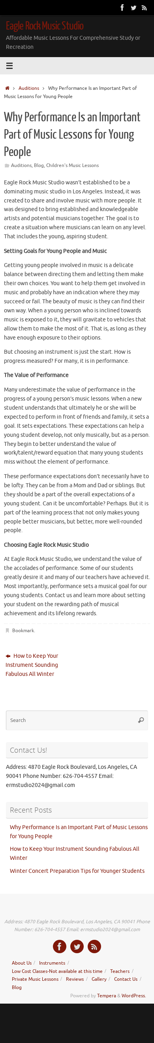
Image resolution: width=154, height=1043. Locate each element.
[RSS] (144, 7)
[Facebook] (122, 7)
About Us (22, 963)
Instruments (52, 963)
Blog (39, 165)
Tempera (106, 996)
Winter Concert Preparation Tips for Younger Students (77, 871)
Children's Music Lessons (72, 165)
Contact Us (125, 979)
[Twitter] (133, 7)
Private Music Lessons (35, 979)
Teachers (120, 971)
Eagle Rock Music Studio (44, 26)
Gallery (99, 979)
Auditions (29, 88)
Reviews (75, 979)
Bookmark (23, 630)
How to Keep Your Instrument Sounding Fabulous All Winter (32, 665)
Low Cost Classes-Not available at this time (57, 971)
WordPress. (134, 996)
